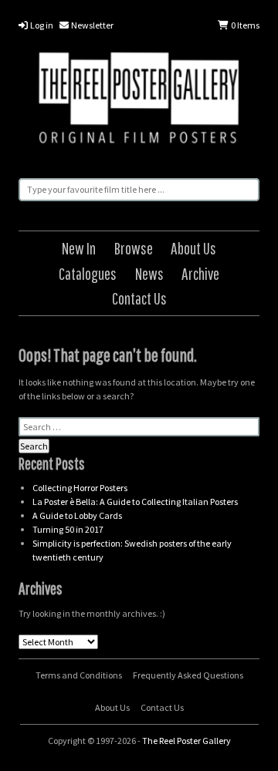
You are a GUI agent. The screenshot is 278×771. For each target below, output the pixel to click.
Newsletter (92, 25)
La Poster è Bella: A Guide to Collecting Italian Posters (135, 501)
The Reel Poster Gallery (139, 100)
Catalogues (88, 273)
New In (79, 248)
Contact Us (139, 298)
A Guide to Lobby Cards (77, 515)
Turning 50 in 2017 (67, 529)
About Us (193, 248)
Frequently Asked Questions (188, 675)
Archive (200, 273)
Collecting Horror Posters (79, 487)
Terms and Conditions (79, 675)
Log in (41, 25)
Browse (133, 248)
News (149, 273)
